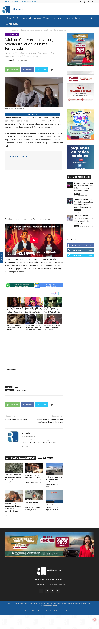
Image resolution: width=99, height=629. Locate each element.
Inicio (6, 30)
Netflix (16, 387)
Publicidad (40, 610)
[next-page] (10, 515)
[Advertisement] (33, 162)
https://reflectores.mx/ (29, 436)
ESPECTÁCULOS (65, 18)
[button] (91, 18)
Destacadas (9, 472)
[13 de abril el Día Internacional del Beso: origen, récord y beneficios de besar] (14, 496)
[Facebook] (80, 1)
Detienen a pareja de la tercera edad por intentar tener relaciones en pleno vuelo (54, 482)
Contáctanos (65, 610)
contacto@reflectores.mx (55, 584)
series (24, 390)
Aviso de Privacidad (52, 610)
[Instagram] (84, 1)
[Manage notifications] (94, 619)
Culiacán (77, 193)
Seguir (90, 250)
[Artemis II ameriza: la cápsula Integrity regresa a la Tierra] (54, 496)
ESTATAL (22, 18)
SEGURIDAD (37, 18)
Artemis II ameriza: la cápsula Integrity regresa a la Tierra (53, 507)
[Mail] (88, 1)
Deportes (77, 210)
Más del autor (45, 458)
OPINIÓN (12, 18)
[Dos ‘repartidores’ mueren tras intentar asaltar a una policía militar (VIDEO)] (34, 495)
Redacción (11, 60)
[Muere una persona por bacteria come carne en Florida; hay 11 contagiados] (14, 468)
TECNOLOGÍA (13, 24)
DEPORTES (49, 18)
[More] (51, 69)
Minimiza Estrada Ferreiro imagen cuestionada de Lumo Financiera (50, 420)
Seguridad (29, 499)
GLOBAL (81, 18)
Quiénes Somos (29, 610)
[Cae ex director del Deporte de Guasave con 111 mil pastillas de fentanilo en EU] (70, 218)
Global (76, 226)
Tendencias (14, 30)
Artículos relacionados (20, 458)
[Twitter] (92, 1)
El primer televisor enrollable (16, 419)
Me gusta (89, 245)
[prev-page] (6, 515)
